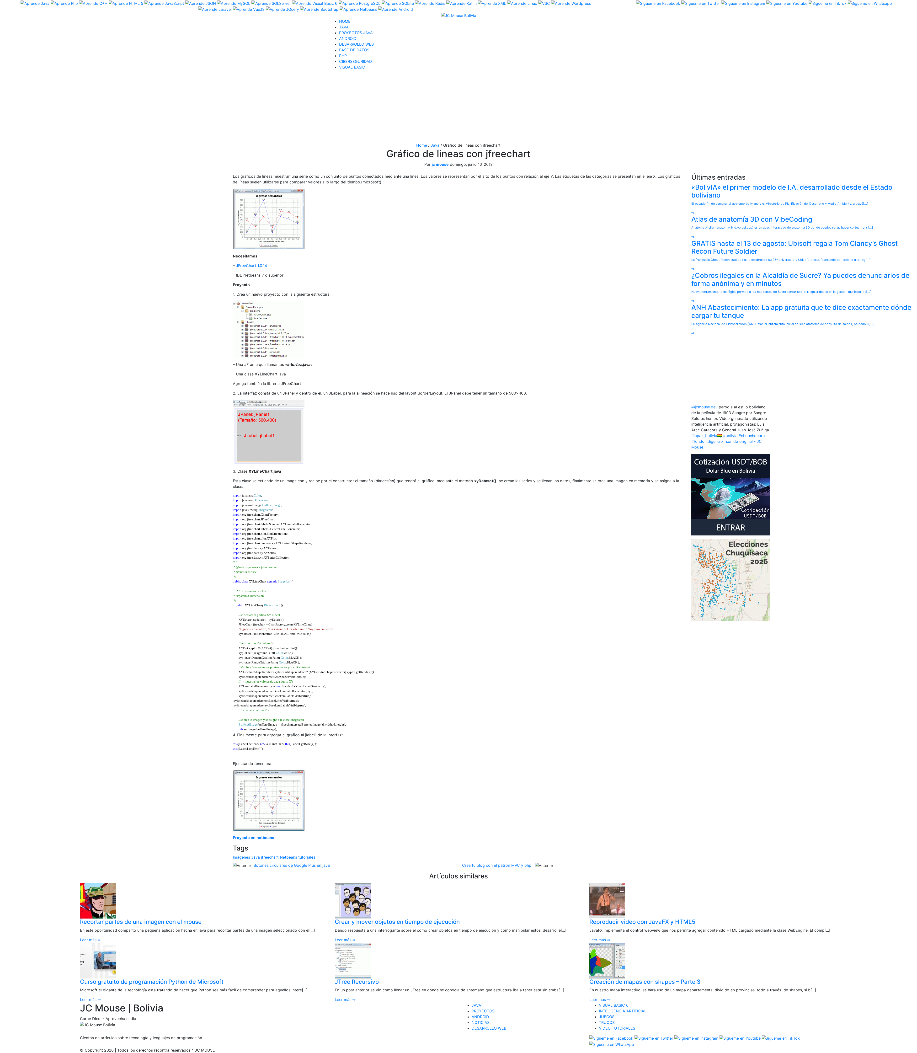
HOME (345, 21)
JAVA (344, 27)
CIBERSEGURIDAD (355, 61)
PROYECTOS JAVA (356, 32)
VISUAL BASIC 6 (614, 1005)
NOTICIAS (481, 1022)
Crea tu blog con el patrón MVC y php (496, 865)
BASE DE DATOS (354, 50)
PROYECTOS (483, 1011)
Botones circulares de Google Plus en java (292, 865)
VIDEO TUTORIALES (617, 1028)
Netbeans (288, 857)
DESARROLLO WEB (356, 44)
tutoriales (306, 857)
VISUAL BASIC (352, 67)
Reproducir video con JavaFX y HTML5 (642, 921)
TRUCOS (607, 1022)
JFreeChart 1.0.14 (251, 265)
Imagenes (241, 857)
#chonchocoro (752, 435)
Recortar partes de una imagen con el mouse (141, 921)
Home (421, 145)
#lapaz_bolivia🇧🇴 (706, 435)
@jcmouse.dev (704, 407)
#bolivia (730, 435)
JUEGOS (606, 1016)
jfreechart (270, 857)
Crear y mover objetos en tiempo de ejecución (397, 921)
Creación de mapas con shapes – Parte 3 (644, 981)
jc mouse (440, 164)
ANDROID (348, 38)
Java (435, 145)
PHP (343, 55)
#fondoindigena (705, 441)
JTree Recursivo (357, 981)
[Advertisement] (458, 107)
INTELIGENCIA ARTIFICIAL (622, 1011)
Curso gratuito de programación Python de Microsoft (152, 981)
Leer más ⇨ (90, 939)
